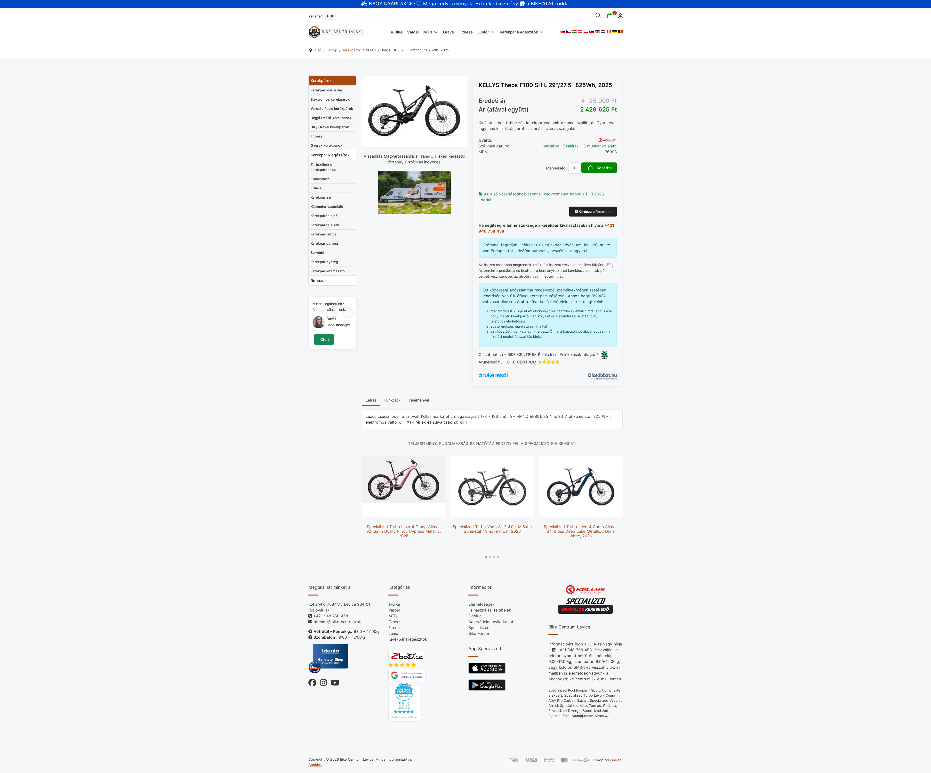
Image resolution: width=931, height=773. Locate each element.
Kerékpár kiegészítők (519, 32)
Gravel (449, 32)
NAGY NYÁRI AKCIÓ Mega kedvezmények (420, 4)
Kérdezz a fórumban (594, 211)
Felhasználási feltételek (489, 610)
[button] (486, 557)
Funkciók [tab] (392, 400)
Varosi (413, 32)
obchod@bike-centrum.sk (337, 621)
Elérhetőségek (481, 604)
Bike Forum (478, 633)
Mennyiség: (556, 168)
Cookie (475, 615)
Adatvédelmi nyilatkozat (490, 621)
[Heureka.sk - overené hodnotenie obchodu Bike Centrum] (404, 701)
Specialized (479, 627)
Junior (483, 32)
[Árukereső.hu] (493, 376)
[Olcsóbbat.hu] (602, 375)
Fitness (466, 32)
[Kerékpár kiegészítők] (541, 31)
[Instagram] (321, 681)
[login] (619, 15)
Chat (324, 339)
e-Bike (396, 32)
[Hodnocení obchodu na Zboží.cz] (406, 655)
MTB (427, 32)
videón (535, 276)
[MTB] (435, 31)
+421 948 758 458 (330, 615)
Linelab (616, 760)
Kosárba (604, 167)
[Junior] (492, 31)
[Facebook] (312, 681)
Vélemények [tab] (419, 400)
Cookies (315, 765)
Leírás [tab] (371, 400)
